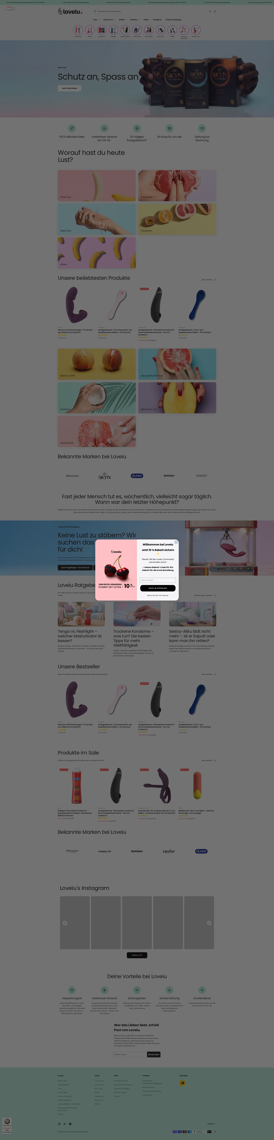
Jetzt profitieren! (157, 588)
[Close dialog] (176, 542)
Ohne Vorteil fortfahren (157, 595)
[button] (10, 7)
